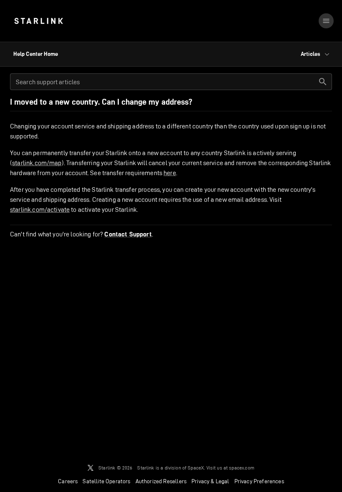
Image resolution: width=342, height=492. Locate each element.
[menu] (326, 20)
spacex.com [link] (241, 467)
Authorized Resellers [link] (161, 481)
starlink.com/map (36, 162)
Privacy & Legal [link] (210, 481)
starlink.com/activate (40, 209)
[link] (38, 21)
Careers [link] (68, 481)
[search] (322, 81)
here (169, 172)
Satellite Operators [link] (106, 481)
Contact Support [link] (127, 234)
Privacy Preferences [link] (259, 481)
